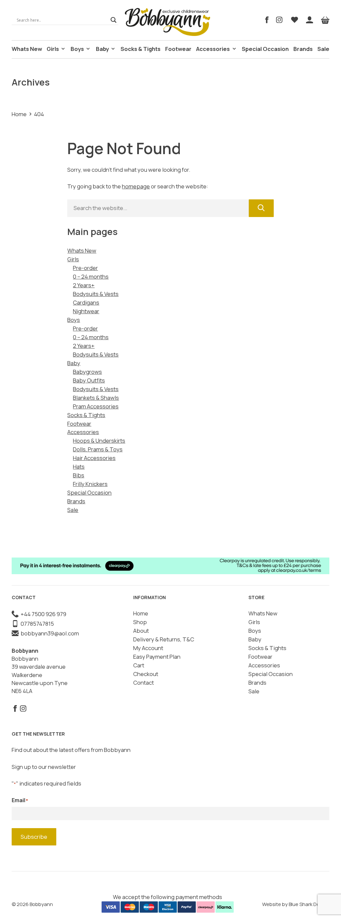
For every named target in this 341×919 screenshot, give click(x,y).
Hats (79, 466)
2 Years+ (84, 285)
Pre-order (85, 268)
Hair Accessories (94, 458)
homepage (136, 186)
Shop (140, 622)
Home (19, 114)
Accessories (213, 49)
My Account (148, 648)
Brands (303, 49)
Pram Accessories (96, 406)
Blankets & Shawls (96, 397)
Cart (138, 665)
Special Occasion (265, 49)
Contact (143, 682)
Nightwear (86, 311)
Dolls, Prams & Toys (98, 449)
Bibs (78, 475)
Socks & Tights (141, 49)
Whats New (27, 49)
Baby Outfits (89, 380)
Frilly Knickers (90, 484)
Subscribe (34, 836)
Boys (77, 49)
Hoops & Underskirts (99, 440)
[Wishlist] (294, 20)
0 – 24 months (91, 276)
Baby (102, 49)
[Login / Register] (309, 20)
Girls (53, 49)
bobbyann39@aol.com (49, 633)
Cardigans (86, 302)
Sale (323, 49)
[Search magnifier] (113, 20)
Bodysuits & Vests (96, 294)
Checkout (145, 674)
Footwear (178, 49)
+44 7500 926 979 (42, 614)
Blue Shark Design (309, 904)
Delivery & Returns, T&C (163, 639)
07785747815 (36, 623)
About (141, 630)
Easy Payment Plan (156, 656)
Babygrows (87, 371)
